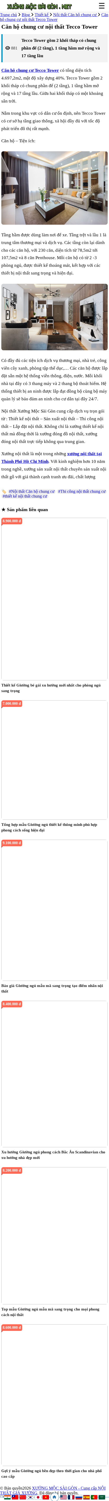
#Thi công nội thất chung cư (82, 491)
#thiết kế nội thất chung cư (25, 496)
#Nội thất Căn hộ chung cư (31, 491)
